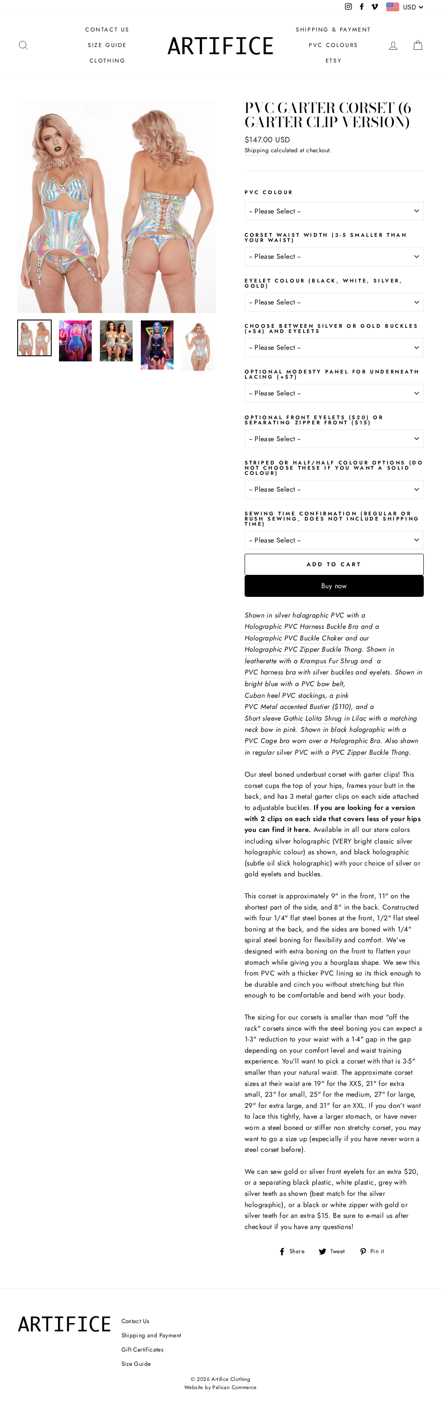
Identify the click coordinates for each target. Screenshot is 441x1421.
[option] (116, 207)
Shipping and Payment (151, 1335)
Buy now (334, 586)
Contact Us (135, 1321)
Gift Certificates (142, 1349)
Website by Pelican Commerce (220, 1387)
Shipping (257, 150)
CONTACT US (107, 29)
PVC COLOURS (333, 45)
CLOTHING (108, 60)
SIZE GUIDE (107, 45)
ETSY (334, 60)
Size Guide (136, 1363)
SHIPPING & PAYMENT (333, 29)
